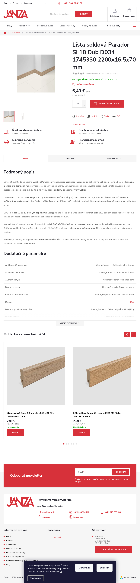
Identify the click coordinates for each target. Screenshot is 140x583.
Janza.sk (57, 537)
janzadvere (78, 517)
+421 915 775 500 (113, 512)
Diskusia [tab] (70, 158)
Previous (127, 334)
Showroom (28, 3)
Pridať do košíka (109, 103)
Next (133, 334)
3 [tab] (68, 444)
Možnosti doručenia (85, 84)
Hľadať (83, 14)
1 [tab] (64, 444)
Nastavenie (35, 578)
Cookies (16, 3)
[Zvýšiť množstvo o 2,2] (84, 102)
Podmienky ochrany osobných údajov (22, 560)
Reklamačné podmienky (16, 556)
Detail (15, 432)
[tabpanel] (37, 390)
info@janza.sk (48, 512)
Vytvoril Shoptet (130, 577)
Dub (132, 301)
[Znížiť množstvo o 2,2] (84, 105)
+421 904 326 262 (81, 512)
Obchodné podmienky (15, 552)
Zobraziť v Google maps (113, 549)
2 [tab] (66, 444)
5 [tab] (73, 444)
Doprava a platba (13, 548)
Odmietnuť (84, 567)
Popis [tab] (25, 158)
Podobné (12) (113, 158)
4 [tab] (71, 444)
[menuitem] (9, 26)
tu (61, 571)
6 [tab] (76, 444)
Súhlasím (104, 567)
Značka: (78, 124)
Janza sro (46, 517)
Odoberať (121, 472)
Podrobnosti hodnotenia (109, 73)
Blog (8, 564)
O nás (6, 3)
